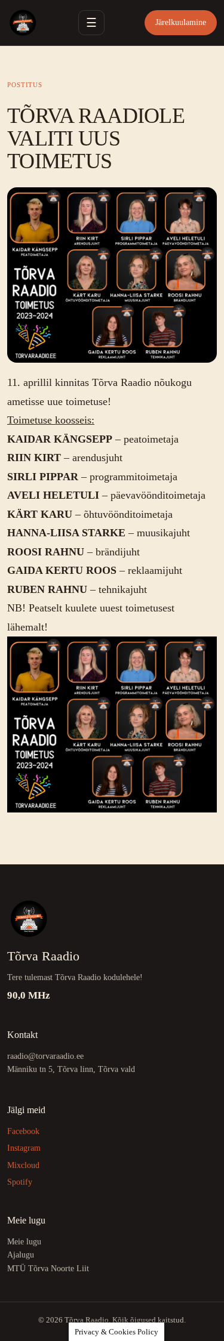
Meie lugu (24, 1241)
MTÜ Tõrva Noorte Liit (48, 1268)
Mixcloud (23, 1165)
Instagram (24, 1148)
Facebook (23, 1131)
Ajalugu (20, 1254)
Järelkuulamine (180, 22)
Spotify (19, 1182)
